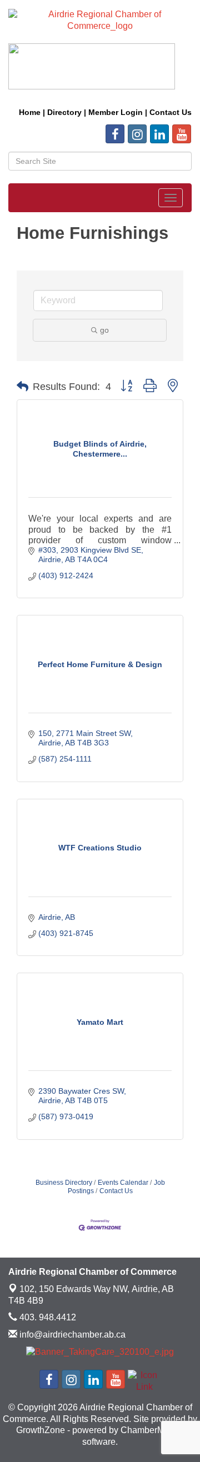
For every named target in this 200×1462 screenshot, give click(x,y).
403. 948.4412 (46, 1317)
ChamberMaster (152, 1430)
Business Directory (64, 1182)
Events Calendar (123, 1182)
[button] (22, 386)
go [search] (104, 330)
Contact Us (116, 1191)
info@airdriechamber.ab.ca (71, 1334)
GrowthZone (40, 1430)
